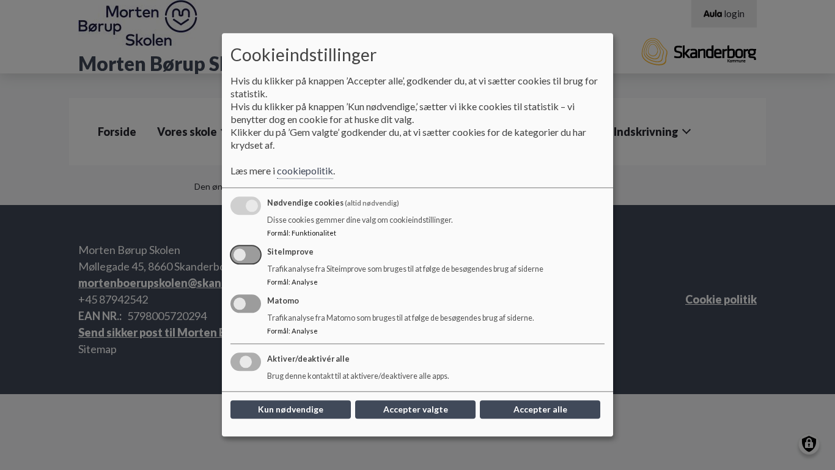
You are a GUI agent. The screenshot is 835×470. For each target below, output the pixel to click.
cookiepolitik (305, 171)
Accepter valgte (415, 410)
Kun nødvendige (290, 410)
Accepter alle (540, 410)
